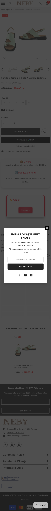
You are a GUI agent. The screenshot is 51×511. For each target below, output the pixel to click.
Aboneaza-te (25, 267)
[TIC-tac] (31, 275)
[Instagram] (25, 275)
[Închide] (47, 228)
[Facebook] (20, 275)
